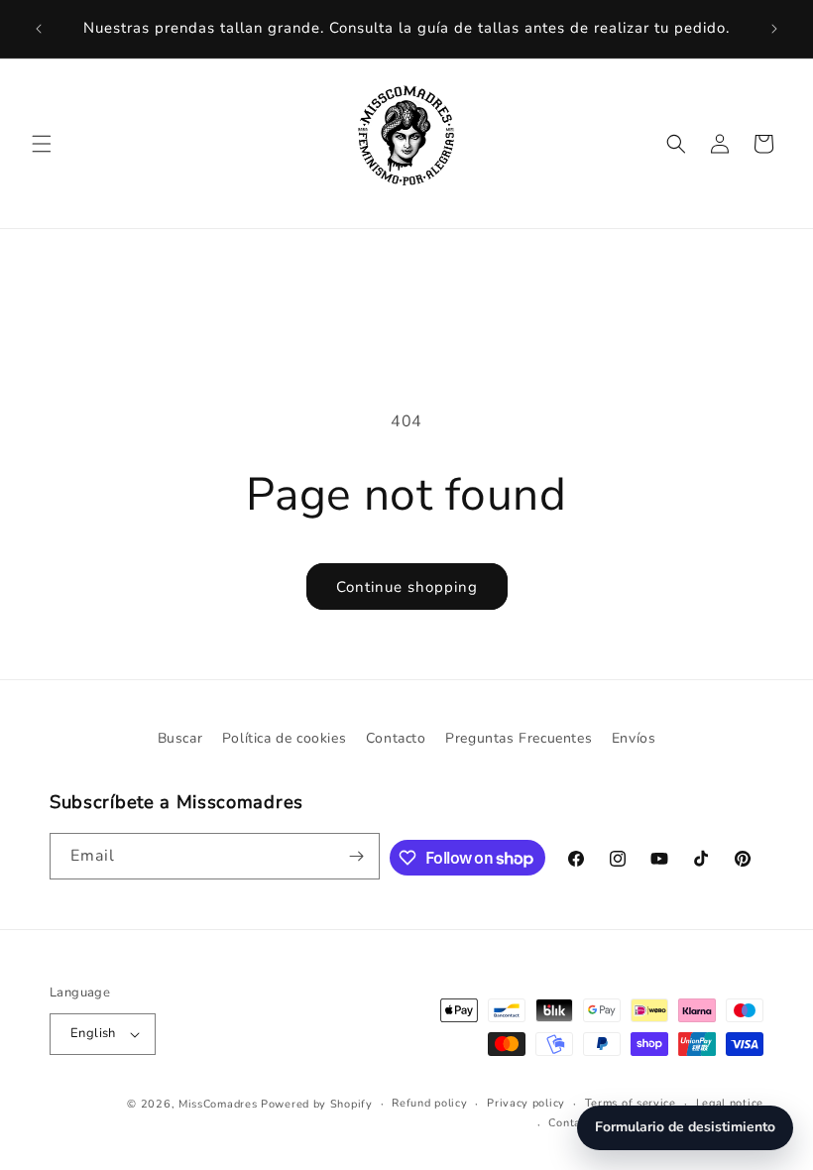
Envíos (634, 738)
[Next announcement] (774, 29)
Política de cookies (284, 738)
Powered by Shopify (317, 1104)
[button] (41, 144)
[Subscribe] (357, 856)
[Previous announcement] (38, 29)
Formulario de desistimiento (685, 1126)
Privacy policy (526, 1103)
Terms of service (630, 1103)
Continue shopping (407, 587)
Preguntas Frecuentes (518, 738)
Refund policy (429, 1103)
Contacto (396, 738)
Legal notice (729, 1103)
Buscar (180, 738)
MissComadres (217, 1104)
